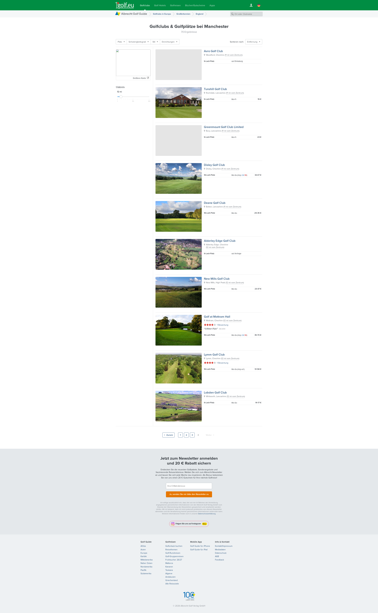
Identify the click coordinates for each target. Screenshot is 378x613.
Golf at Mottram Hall (217, 316)
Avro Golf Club (213, 51)
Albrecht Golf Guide (134, 13)
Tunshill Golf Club (215, 89)
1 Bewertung (222, 324)
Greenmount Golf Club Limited (224, 127)
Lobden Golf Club (215, 392)
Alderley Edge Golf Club (220, 241)
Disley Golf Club (214, 165)
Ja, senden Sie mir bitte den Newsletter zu (189, 494)
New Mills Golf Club (217, 278)
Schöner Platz (211, 328)
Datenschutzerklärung (207, 513)
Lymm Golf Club (214, 354)
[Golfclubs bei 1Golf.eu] (124, 5)
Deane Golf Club (214, 203)
